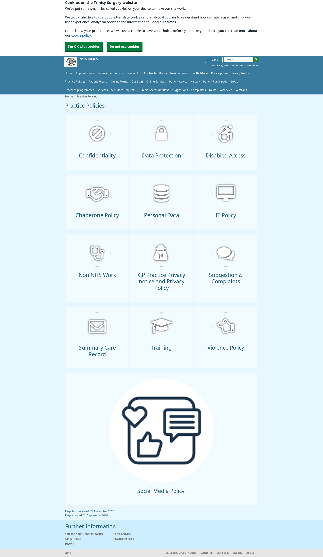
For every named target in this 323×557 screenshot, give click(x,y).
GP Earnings (73, 538)
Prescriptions (219, 73)
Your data (237, 553)
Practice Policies (75, 81)
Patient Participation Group (220, 81)
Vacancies (226, 90)
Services (102, 90)
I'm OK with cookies (84, 46)
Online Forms (119, 81)
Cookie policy (223, 553)
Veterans (241, 90)
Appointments (85, 73)
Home (69, 96)
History (195, 81)
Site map (250, 553)
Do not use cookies (124, 46)
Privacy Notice (240, 73)
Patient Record (98, 81)
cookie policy (81, 35)
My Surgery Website (188, 553)
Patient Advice (178, 81)
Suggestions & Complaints (189, 90)
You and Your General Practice (84, 533)
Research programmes (79, 90)
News (212, 90)
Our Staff (137, 81)
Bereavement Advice (110, 73)
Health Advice (199, 73)
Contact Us (134, 73)
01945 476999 (252, 66)
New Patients (178, 73)
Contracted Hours (155, 73)
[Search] (256, 59)
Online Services (156, 81)
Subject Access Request (154, 90)
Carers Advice (122, 533)
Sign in (68, 553)
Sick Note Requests (123, 90)
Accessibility (207, 553)
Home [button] (69, 73)
